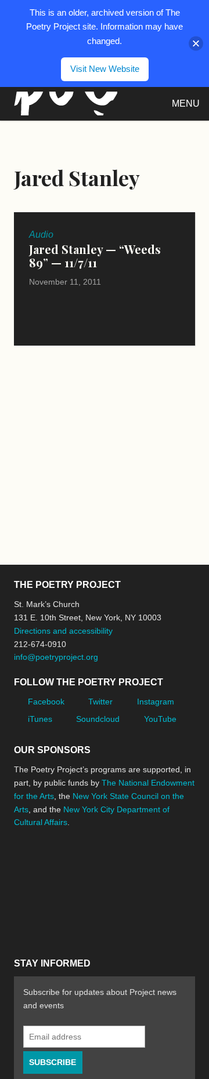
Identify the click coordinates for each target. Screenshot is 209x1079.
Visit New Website (104, 69)
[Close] (196, 43)
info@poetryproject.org (56, 657)
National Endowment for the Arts (46, 858)
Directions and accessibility (63, 630)
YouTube (160, 719)
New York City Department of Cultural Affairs (95, 909)
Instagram (155, 701)
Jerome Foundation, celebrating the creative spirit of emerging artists (121, 858)
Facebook (46, 701)
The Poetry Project (63, 103)
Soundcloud (98, 719)
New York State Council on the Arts (32, 908)
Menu (186, 103)
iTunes (40, 719)
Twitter (100, 701)
